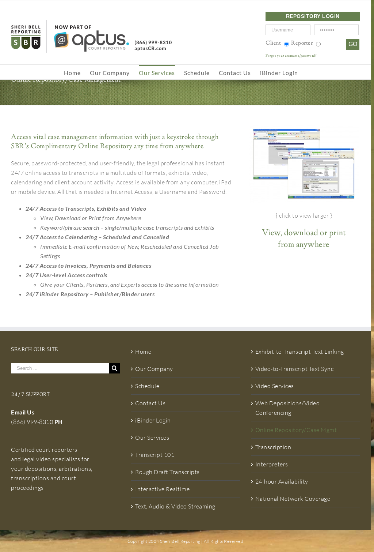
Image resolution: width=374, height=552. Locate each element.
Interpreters (271, 464)
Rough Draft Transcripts (167, 472)
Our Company (154, 368)
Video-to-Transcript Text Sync (294, 368)
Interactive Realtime (162, 489)
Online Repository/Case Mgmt (296, 429)
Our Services (152, 437)
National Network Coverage (293, 498)
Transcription (273, 447)
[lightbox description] (304, 164)
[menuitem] (77, 72)
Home (143, 351)
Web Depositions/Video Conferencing (287, 407)
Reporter (302, 43)
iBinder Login (153, 420)
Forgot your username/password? (291, 56)
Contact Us (150, 403)
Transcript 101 (154, 454)
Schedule (147, 386)
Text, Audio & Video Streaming (175, 506)
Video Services (274, 386)
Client (273, 43)
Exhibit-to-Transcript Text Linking (299, 351)
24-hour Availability (281, 481)
